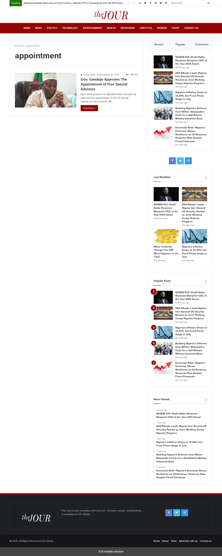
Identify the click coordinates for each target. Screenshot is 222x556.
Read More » (89, 108)
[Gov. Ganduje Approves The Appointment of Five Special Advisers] (45, 90)
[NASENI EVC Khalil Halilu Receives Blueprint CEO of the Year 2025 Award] (163, 61)
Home (20, 45)
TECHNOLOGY (70, 28)
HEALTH (111, 28)
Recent (159, 44)
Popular (180, 44)
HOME (27, 28)
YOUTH (175, 28)
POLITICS (52, 28)
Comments (201, 44)
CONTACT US (191, 28)
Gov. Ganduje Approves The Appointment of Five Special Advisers (104, 84)
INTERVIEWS (128, 28)
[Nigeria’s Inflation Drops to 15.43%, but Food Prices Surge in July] (163, 97)
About (165, 540)
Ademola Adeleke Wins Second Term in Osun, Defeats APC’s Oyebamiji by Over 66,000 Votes (73, 3)
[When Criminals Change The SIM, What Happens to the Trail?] (166, 236)
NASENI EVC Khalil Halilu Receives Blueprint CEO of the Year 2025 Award (191, 60)
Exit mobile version (111, 551)
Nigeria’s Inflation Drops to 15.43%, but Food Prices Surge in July (191, 95)
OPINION (161, 28)
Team (174, 540)
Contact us (206, 540)
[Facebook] (150, 3)
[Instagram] (140, 3)
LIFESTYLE (146, 28)
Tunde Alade (88, 74)
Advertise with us (188, 540)
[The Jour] (111, 14)
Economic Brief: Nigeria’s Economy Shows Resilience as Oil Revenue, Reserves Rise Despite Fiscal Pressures (191, 134)
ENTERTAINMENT (92, 28)
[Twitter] (145, 3)
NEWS (38, 28)
